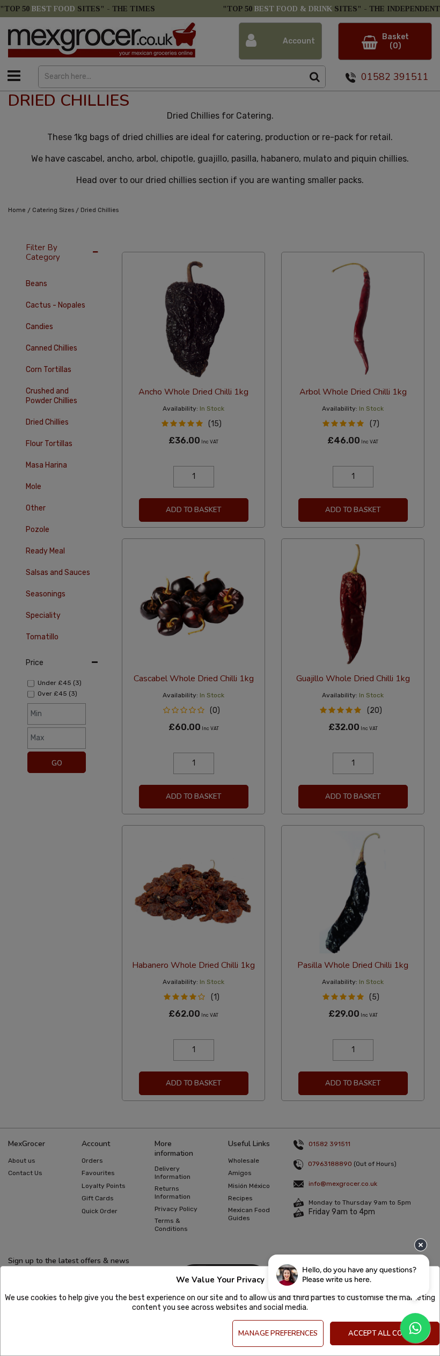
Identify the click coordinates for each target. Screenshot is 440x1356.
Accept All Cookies (385, 1333)
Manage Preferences (278, 1333)
